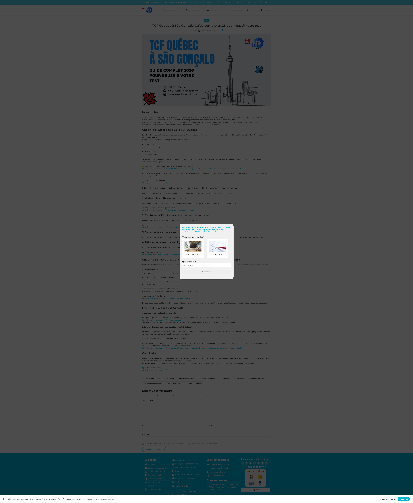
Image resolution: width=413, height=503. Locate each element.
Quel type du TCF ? (191, 262)
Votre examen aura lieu (193, 237)
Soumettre (206, 272)
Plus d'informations (386, 499)
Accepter (404, 499)
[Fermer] (238, 216)
